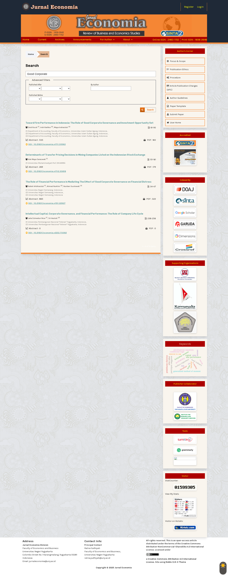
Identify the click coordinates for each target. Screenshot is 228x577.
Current (42, 39)
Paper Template (178, 106)
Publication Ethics (179, 69)
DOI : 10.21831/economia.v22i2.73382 (47, 232)
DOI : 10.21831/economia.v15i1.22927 (46, 203)
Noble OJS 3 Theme (176, 562)
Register (189, 6)
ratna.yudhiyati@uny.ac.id (97, 558)
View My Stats (172, 494)
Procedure (175, 77)
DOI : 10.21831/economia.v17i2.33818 (47, 171)
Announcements (82, 39)
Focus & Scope (177, 61)
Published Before (36, 95)
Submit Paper (177, 114)
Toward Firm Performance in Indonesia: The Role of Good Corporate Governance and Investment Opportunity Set (89, 123)
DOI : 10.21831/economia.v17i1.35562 (47, 144)
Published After (35, 84)
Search (150, 110)
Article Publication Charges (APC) (182, 88)
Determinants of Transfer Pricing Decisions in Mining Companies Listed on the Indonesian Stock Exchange (85, 155)
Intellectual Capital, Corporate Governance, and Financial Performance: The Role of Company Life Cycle (84, 213)
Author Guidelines (179, 98)
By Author (95, 84)
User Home (175, 122)
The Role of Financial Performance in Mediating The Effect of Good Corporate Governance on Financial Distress (88, 182)
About (127, 39)
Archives (60, 39)
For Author (106, 39)
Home (25, 39)
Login (200, 6)
